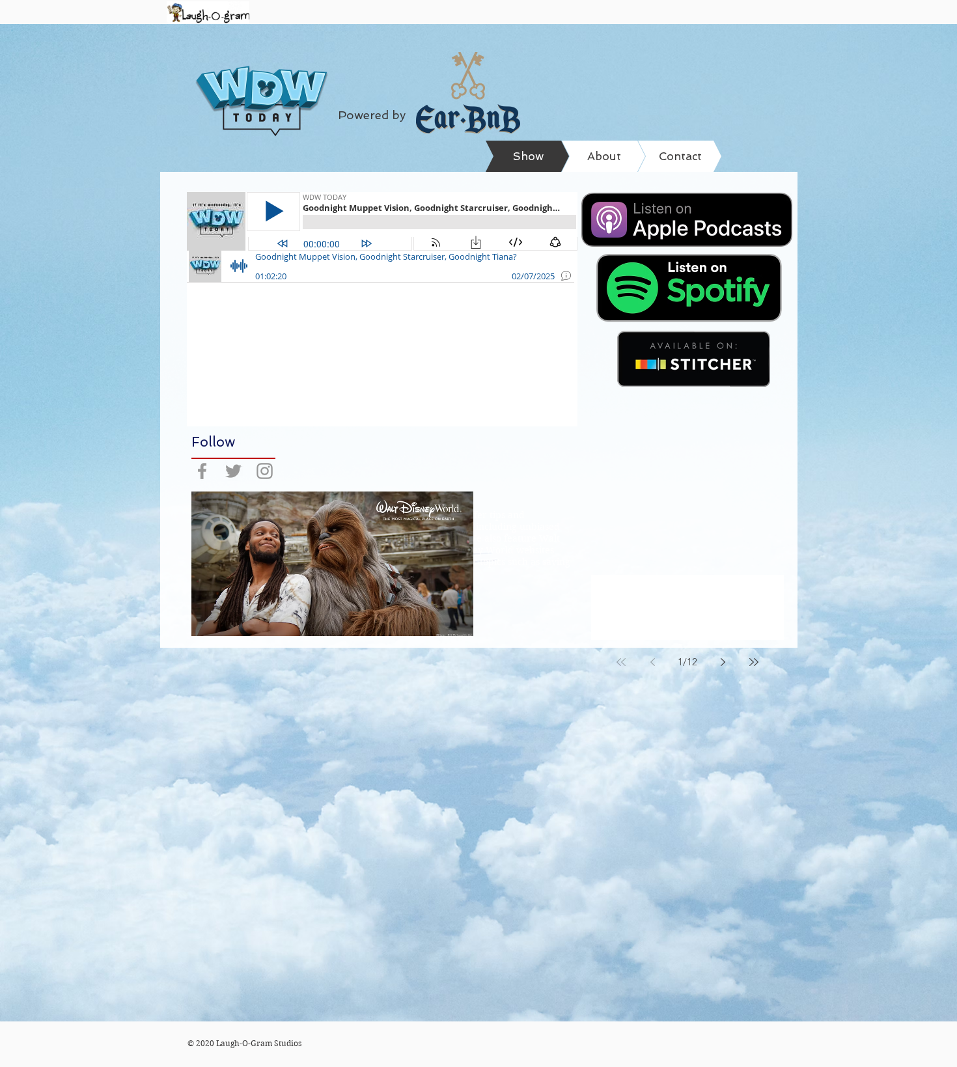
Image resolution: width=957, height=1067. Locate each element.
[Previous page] (652, 662)
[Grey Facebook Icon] (202, 471)
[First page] (621, 662)
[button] (332, 564)
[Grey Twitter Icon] (233, 471)
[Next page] (722, 662)
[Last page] (754, 662)
